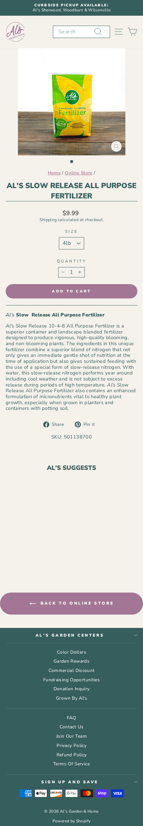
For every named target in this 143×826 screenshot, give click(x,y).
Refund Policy (72, 755)
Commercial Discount (72, 670)
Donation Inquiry (72, 689)
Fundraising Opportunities (71, 680)
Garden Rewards (71, 661)
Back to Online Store (76, 603)
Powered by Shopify (72, 821)
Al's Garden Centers (70, 635)
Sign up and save (69, 782)
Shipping (48, 219)
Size (71, 231)
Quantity (71, 261)
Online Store (78, 173)
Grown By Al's (71, 698)
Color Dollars (71, 652)
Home (54, 173)
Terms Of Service (71, 764)
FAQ (71, 718)
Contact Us (72, 727)
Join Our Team (71, 736)
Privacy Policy (71, 745)
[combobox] (81, 32)
